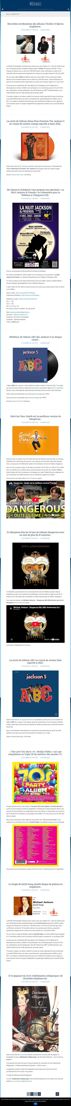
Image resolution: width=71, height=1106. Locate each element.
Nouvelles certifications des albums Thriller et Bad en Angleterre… (35, 25)
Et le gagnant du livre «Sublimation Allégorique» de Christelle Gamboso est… (35, 977)
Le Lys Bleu (16, 1081)
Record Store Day (17, 175)
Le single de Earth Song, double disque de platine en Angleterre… (36, 885)
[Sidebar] (3, 9)
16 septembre (58, 388)
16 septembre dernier (27, 720)
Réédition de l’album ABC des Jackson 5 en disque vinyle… (35, 338)
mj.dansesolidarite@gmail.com (19, 312)
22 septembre (24, 166)
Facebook (27, 645)
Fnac (36, 394)
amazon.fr (28, 1081)
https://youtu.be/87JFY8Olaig (25, 293)
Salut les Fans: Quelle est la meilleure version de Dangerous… (35, 417)
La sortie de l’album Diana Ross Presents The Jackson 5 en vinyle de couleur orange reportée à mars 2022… (35, 122)
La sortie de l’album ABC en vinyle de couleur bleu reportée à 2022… (35, 661)
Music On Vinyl (17, 401)
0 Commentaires (45, 30)
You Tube (31, 478)
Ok (35, 1104)
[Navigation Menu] (68, 9)
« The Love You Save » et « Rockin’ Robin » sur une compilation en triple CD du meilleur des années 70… (35, 753)
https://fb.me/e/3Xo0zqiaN (30, 295)
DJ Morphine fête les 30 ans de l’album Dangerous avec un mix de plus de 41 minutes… (35, 533)
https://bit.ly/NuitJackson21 (28, 299)
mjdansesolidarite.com (20, 315)
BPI (49, 66)
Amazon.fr (31, 397)
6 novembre (23, 1055)
